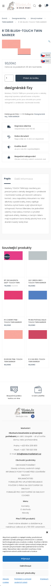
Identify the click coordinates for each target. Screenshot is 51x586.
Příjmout (25, 558)
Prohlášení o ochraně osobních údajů (22, 580)
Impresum (44, 579)
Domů (4, 18)
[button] (47, 532)
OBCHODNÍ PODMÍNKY (25, 465)
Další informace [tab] (24, 178)
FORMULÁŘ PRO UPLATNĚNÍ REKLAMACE (25, 482)
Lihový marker (36, 18)
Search (34, 6)
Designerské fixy (19, 18)
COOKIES (26, 495)
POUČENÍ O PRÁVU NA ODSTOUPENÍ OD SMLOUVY (25, 487)
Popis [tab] (7, 178)
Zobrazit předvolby (25, 573)
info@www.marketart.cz (29, 453)
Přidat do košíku (31, 78)
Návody (25, 513)
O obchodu (25, 509)
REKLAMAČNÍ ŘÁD (25, 478)
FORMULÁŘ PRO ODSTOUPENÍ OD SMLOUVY (26, 492)
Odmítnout (25, 566)
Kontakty (25, 506)
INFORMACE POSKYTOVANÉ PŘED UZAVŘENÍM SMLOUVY (25, 473)
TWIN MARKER (7, 22)
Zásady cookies (6, 580)
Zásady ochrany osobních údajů (25, 468)
